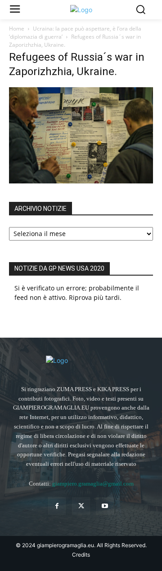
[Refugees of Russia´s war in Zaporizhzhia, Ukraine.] (81, 181)
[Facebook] (57, 506)
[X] (81, 506)
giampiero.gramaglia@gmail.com (93, 483)
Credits (81, 554)
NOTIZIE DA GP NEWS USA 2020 (59, 268)
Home (16, 28)
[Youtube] (105, 506)
